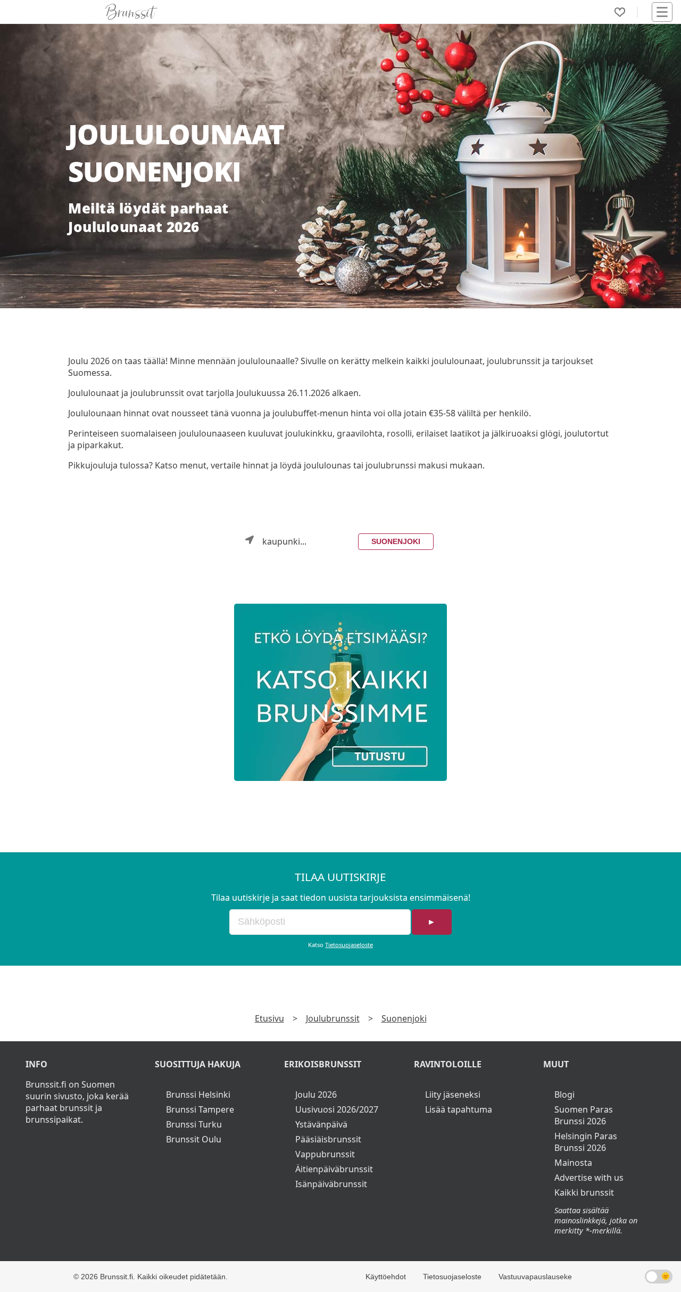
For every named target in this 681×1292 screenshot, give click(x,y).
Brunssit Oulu (193, 1139)
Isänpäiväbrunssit (331, 1184)
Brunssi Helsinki (198, 1094)
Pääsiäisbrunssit (328, 1139)
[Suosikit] (619, 12)
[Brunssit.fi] (340, 692)
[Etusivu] (131, 12)
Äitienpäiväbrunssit (334, 1169)
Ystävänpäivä (321, 1124)
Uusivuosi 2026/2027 (336, 1109)
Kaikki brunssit (584, 1192)
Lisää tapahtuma (458, 1109)
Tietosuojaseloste (349, 945)
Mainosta (573, 1162)
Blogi (564, 1094)
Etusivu (269, 1018)
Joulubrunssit (333, 1018)
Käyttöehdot (386, 1276)
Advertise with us (589, 1177)
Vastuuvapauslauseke (535, 1276)
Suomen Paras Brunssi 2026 (583, 1115)
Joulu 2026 (316, 1094)
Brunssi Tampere (200, 1109)
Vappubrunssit (325, 1154)
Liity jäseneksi (452, 1094)
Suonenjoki (395, 541)
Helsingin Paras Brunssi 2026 (585, 1142)
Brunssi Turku (194, 1124)
